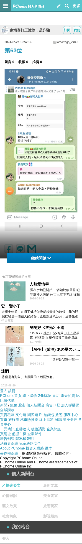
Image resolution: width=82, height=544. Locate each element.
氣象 (13, 405)
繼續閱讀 (39, 258)
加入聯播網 (70, 405)
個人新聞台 (35, 405)
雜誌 (58, 419)
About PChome (12, 448)
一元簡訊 (7, 429)
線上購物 (30, 396)
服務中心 (71, 415)
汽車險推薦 (29, 419)
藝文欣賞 (9, 506)
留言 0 (9, 62)
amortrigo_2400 (67, 42)
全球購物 (7, 410)
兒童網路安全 (30, 443)
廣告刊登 (53, 405)
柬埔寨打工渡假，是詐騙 (30, 30)
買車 (3, 419)
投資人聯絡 (35, 448)
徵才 (48, 448)
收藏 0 (23, 62)
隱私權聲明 (24, 439)
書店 (56, 396)
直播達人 (22, 429)
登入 (3, 391)
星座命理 (70, 419)
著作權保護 (9, 453)
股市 (22, 405)
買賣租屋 (7, 415)
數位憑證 (38, 429)
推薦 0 (37, 62)
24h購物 (44, 396)
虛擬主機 (19, 434)
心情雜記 (9, 496)
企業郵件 (34, 434)
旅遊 (59, 415)
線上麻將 (46, 419)
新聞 (3, 405)
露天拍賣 (68, 396)
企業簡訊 (53, 429)
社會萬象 (9, 516)
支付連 (20, 415)
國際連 (32, 415)
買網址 (5, 434)
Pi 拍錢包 (46, 415)
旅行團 (13, 419)
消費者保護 (9, 443)
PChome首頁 (11, 396)
